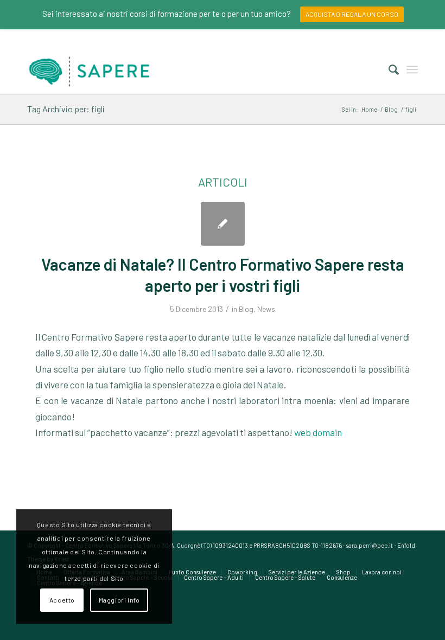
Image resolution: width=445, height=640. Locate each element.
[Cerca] (388, 69)
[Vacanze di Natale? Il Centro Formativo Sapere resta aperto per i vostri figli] (223, 224)
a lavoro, (276, 368)
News (266, 308)
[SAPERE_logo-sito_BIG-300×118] (89, 69)
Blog (246, 308)
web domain (318, 432)
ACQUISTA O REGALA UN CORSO (352, 14)
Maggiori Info (119, 600)
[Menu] (412, 69)
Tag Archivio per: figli (66, 109)
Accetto (62, 600)
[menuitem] (388, 69)
